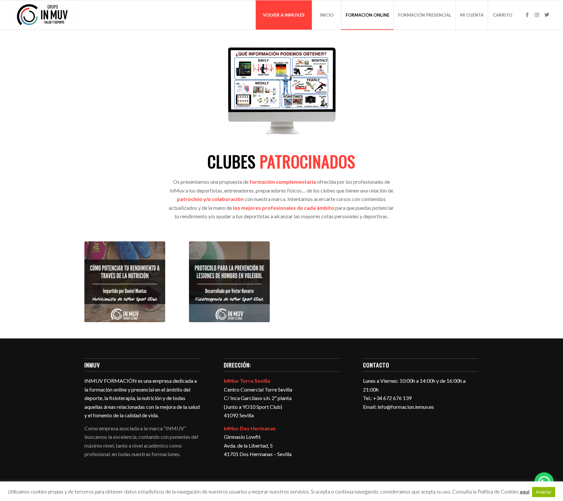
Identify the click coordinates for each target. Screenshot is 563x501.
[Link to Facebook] (527, 15)
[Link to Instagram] (537, 15)
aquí (524, 491)
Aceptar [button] (543, 491)
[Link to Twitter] (547, 15)
